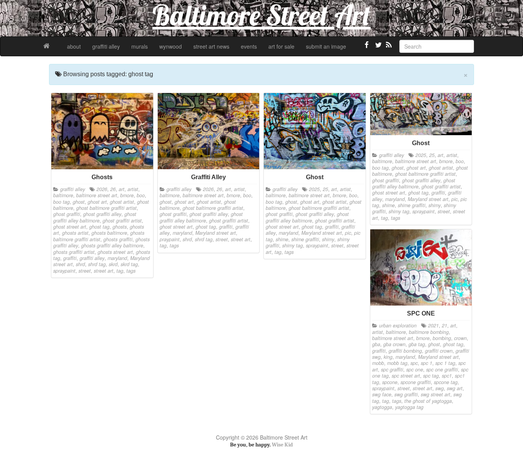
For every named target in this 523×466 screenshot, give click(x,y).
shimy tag (292, 245)
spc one (414, 369)
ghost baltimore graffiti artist (106, 207)
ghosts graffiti (117, 239)
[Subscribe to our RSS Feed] (388, 48)
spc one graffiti (442, 369)
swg (439, 388)
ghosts (120, 226)
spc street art (406, 375)
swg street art (435, 394)
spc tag (431, 375)
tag (119, 270)
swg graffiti (406, 394)
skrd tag (129, 264)
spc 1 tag (445, 363)
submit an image (326, 46)
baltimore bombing (429, 332)
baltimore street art (96, 195)
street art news (211, 46)
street (84, 270)
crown (460, 338)
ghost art (97, 201)
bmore (127, 195)
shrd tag (97, 264)
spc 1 (426, 363)
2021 (433, 325)
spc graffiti (392, 369)
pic (348, 232)
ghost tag (99, 226)
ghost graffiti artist (122, 220)
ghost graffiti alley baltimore (94, 217)
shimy (328, 239)
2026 (101, 189)
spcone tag (446, 382)
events (249, 46)
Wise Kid (282, 444)
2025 (314, 189)
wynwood (170, 46)
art (121, 189)
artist (132, 189)
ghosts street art (115, 252)
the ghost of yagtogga (428, 400)
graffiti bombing (405, 350)
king (388, 356)
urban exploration (398, 325)
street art (103, 270)
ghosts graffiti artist (74, 252)
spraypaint (64, 270)
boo (141, 195)
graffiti (70, 258)
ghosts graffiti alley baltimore (112, 245)
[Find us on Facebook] (366, 48)
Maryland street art (215, 232)
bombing (442, 338)
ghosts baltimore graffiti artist (98, 235)
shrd (80, 264)
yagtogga (382, 407)
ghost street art (69, 226)
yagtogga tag (409, 407)
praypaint (170, 239)
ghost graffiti (66, 214)
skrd (113, 264)
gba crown (394, 344)
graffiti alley (106, 46)
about (74, 46)
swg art (455, 388)
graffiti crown (439, 350)
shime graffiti (305, 239)
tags (131, 270)
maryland (117, 258)
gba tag (417, 344)
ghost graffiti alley (102, 214)
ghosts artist (75, 232)
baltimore (63, 195)
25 (325, 189)
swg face (381, 394)
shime (282, 239)
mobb (378, 363)
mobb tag (397, 363)
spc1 (447, 375)
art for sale (281, 46)
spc (414, 363)
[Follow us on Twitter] (377, 48)
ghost (79, 201)
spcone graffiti (415, 382)
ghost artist (122, 201)
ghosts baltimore (109, 232)
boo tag (61, 201)
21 (444, 325)
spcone (389, 382)
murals (139, 46)
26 (113, 189)
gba (376, 344)
